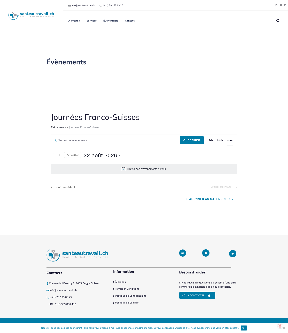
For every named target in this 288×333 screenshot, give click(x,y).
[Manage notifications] (280, 325)
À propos (120, 281)
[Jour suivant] (60, 155)
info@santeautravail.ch (84, 5)
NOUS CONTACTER (193, 295)
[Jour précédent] (53, 155)
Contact (130, 20)
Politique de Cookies (126, 302)
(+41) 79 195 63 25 (113, 5)
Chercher (191, 140)
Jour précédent (65, 187)
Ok (243, 327)
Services (91, 20)
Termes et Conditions (127, 288)
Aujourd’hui (72, 155)
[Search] (277, 20)
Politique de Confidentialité (130, 295)
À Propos (74, 20)
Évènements (110, 20)
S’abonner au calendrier (208, 199)
